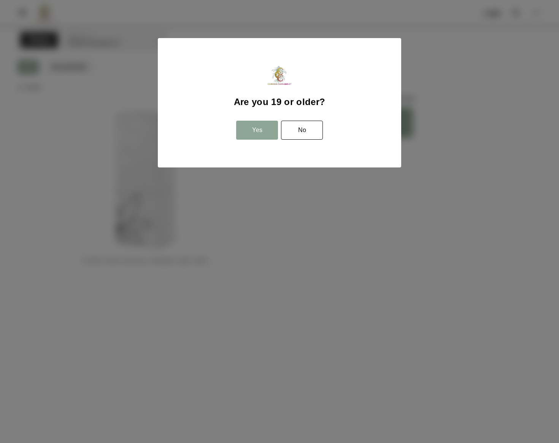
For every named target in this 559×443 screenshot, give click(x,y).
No (302, 130)
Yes (257, 130)
